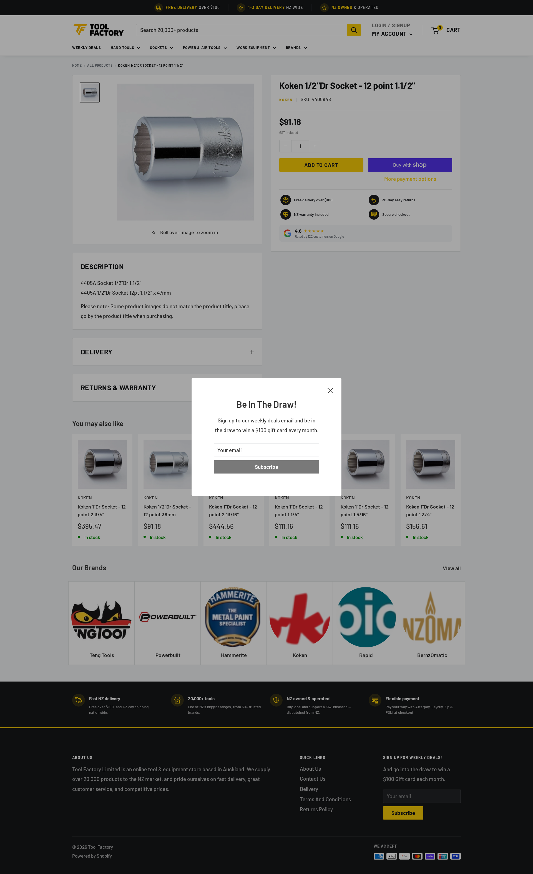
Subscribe (266, 467)
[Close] (330, 390)
